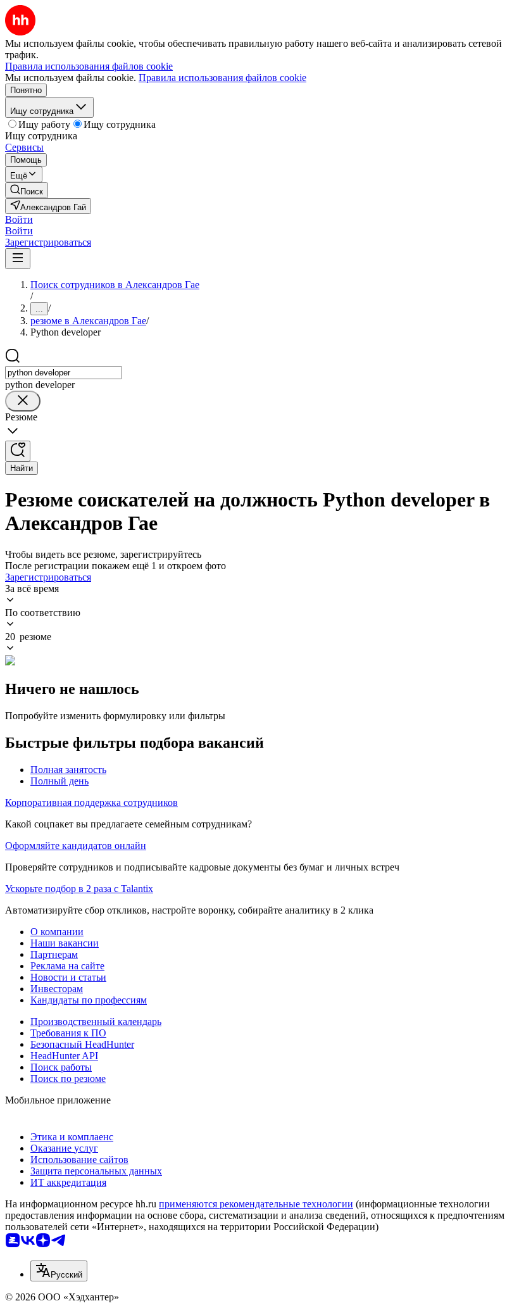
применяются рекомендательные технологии (256, 1203)
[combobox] (63, 372)
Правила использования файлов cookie (222, 77)
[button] (19, 219)
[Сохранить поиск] (17, 451)
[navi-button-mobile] (17, 258)
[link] (26, 190)
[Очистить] (23, 401)
